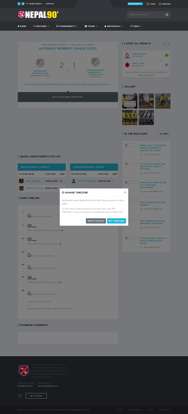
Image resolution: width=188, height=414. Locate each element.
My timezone (116, 221)
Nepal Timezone (96, 221)
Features (41, 26)
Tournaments (66, 26)
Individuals (113, 26)
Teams (91, 26)
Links (135, 26)
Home (23, 26)
